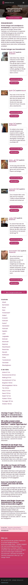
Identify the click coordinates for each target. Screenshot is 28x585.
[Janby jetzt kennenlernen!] (4, 222)
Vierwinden (5, 362)
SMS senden (14, 83)
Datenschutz (4, 582)
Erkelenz (7, 404)
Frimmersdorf (6, 313)
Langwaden (5, 336)
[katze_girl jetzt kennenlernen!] (4, 164)
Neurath (4, 352)
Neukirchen (5, 349)
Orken (4, 357)
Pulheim (6, 398)
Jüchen (6, 372)
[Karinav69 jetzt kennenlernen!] (4, 191)
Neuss (6, 390)
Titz (5, 388)
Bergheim (7, 383)
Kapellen (4, 331)
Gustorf (4, 323)
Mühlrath (5, 339)
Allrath (4, 302)
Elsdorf (6, 396)
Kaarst (6, 393)
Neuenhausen (6, 347)
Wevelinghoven (6, 365)
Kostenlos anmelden (14, 18)
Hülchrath (5, 328)
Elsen (3, 310)
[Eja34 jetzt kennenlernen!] (4, 92)
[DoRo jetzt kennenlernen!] (4, 56)
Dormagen (7, 401)
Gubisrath (5, 320)
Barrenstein (5, 305)
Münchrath (5, 341)
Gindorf (4, 315)
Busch (4, 307)
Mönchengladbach (9, 385)
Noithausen (5, 355)
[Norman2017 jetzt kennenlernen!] (4, 255)
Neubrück (5, 344)
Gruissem (5, 318)
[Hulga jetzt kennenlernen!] (4, 127)
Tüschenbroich (6, 360)
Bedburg (6, 377)
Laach (4, 334)
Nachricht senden (15, 79)
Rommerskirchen (9, 375)
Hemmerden (5, 326)
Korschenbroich (9, 380)
